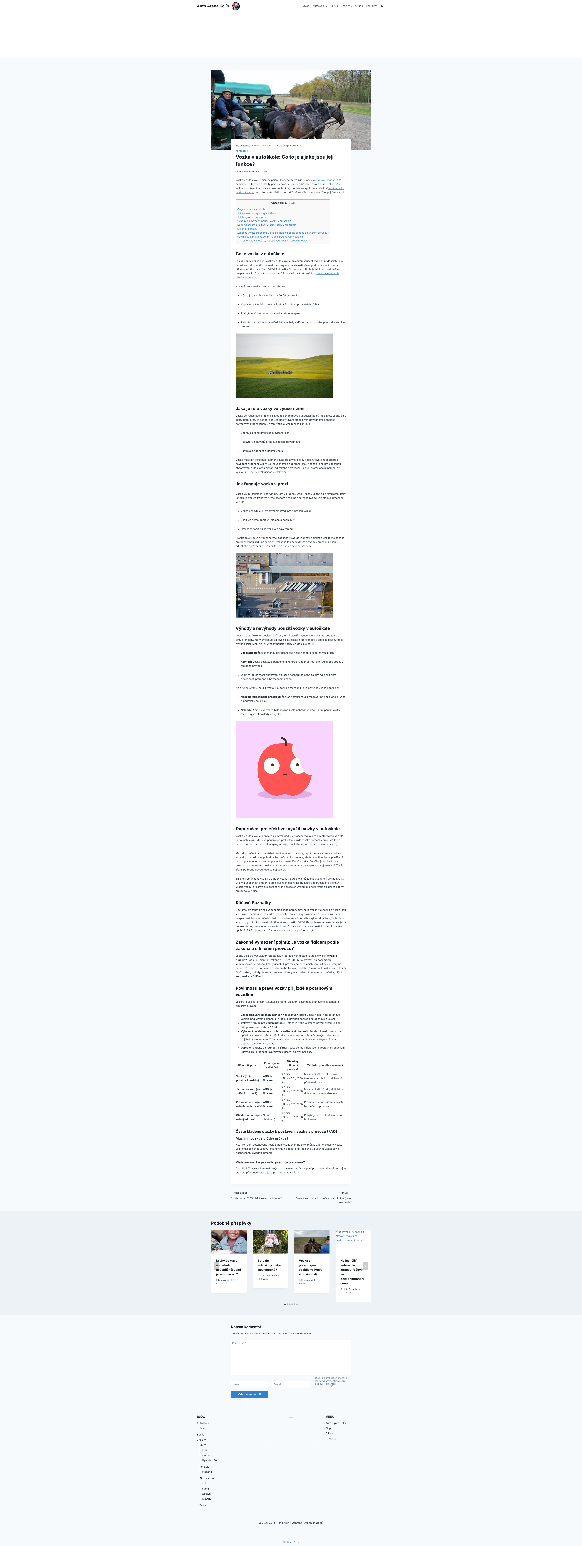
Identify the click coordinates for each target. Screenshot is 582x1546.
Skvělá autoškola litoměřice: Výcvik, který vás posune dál (323, 1198)
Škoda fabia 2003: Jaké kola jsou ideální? (256, 1196)
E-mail (278, 1384)
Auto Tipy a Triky (335, 1423)
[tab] (285, 1304)
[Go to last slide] (216, 1266)
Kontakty (371, 5)
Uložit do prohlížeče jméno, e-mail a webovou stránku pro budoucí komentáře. (331, 1380)
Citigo (205, 1483)
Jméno (237, 1384)
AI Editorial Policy (291, 1542)
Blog (328, 1428)
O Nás (359, 5)
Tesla (202, 1505)
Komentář (239, 1343)
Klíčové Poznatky (247, 228)
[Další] (365, 1266)
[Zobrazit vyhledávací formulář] (382, 6)
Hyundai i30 (209, 1460)
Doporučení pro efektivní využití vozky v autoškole (266, 224)
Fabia (205, 1488)
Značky (201, 1439)
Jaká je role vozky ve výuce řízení (256, 213)
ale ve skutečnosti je (325, 180)
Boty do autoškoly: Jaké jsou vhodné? (269, 1265)
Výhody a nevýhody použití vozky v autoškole (264, 220)
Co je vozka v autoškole (251, 209)
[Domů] (237, 145)
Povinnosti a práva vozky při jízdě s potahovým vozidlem (270, 236)
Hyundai (204, 1455)
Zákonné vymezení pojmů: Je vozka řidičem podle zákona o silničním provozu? (283, 232)
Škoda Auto (206, 1478)
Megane (207, 1471)
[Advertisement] (291, 35)
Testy (202, 1428)
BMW (202, 1444)
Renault (204, 1466)
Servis (334, 5)
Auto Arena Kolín (247, 171)
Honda (203, 1450)
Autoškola (242, 151)
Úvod (306, 5)
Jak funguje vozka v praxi (252, 217)
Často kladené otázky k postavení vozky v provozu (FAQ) (274, 240)
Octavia (206, 1493)
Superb (206, 1498)
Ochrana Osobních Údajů (307, 1522)
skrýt (291, 203)
